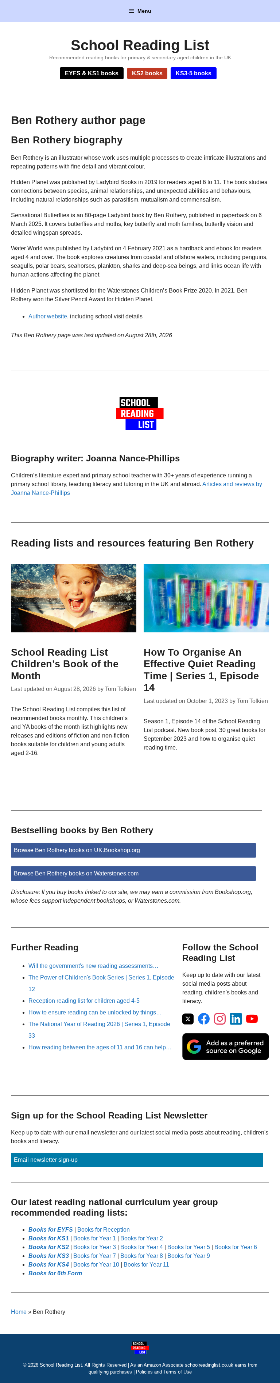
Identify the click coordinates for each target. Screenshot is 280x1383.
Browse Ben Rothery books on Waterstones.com (76, 873)
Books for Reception (103, 1230)
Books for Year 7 (94, 1256)
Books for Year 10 (96, 1264)
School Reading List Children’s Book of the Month (64, 664)
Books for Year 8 (141, 1256)
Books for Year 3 (94, 1247)
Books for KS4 (48, 1264)
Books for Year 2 (141, 1238)
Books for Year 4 (141, 1247)
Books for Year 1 (94, 1238)
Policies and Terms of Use (164, 1372)
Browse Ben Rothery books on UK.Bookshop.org (77, 850)
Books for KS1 (48, 1238)
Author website (47, 316)
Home (19, 1312)
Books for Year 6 (235, 1247)
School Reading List (140, 45)
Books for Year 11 (146, 1264)
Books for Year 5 (188, 1247)
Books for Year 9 (188, 1256)
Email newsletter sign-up (46, 1160)
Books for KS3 (48, 1256)
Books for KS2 (48, 1247)
